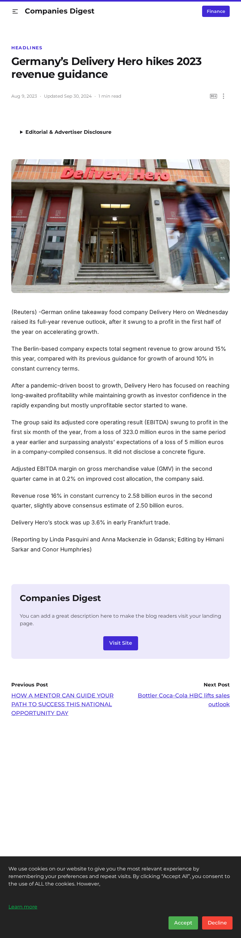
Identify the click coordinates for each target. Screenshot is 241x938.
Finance (216, 11)
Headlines (27, 47)
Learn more (22, 906)
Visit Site (120, 643)
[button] (15, 11)
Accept (183, 923)
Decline (217, 923)
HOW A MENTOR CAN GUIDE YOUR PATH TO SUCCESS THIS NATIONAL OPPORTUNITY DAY (62, 704)
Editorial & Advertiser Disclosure (68, 132)
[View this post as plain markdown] (213, 96)
